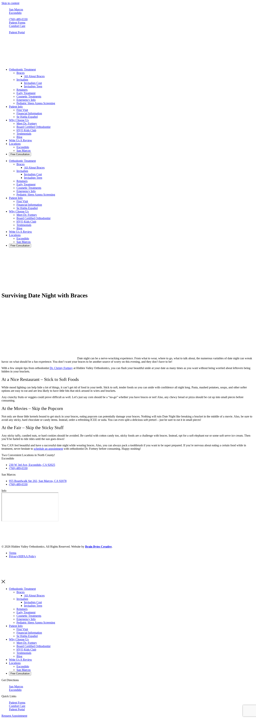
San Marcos (23, 150)
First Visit (22, 110)
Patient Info (16, 106)
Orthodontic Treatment (22, 69)
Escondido (22, 147)
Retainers (22, 89)
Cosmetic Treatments (28, 96)
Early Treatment (25, 93)
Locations (15, 143)
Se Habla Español (27, 116)
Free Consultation (20, 154)
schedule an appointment (48, 448)
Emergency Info (26, 99)
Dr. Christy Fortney (61, 368)
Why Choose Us (19, 120)
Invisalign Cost (33, 83)
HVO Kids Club (26, 130)
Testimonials (23, 133)
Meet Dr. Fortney (26, 123)
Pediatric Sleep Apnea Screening (35, 103)
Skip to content (10, 3)
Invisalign (22, 79)
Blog (19, 137)
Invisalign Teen (33, 86)
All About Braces (34, 76)
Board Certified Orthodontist (33, 126)
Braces (20, 72)
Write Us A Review (20, 140)
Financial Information (29, 113)
